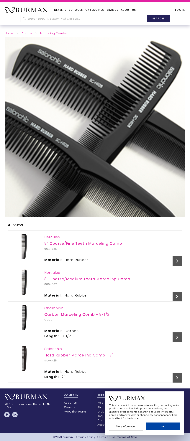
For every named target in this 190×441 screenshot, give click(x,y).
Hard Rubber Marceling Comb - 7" (78, 355)
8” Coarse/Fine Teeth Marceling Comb (83, 243)
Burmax (68, 437)
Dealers (60, 10)
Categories (94, 10)
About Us (128, 10)
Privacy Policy (85, 437)
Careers (70, 407)
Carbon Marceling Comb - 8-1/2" (77, 314)
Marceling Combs (53, 33)
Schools (76, 10)
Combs (27, 33)
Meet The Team (75, 411)
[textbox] (83, 18)
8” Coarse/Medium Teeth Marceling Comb (87, 279)
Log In (180, 9)
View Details (177, 261)
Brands (112, 10)
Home (9, 33)
